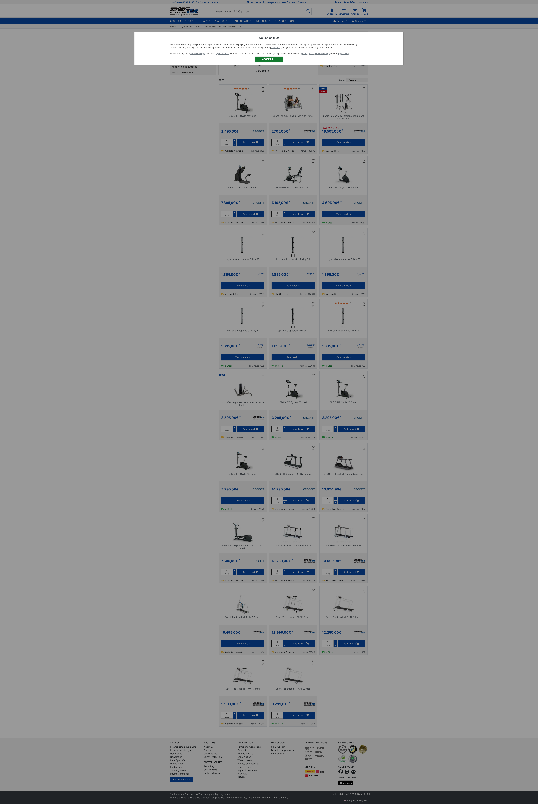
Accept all (269, 59)
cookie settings (197, 53)
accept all (275, 47)
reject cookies (222, 53)
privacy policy (307, 53)
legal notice (343, 53)
